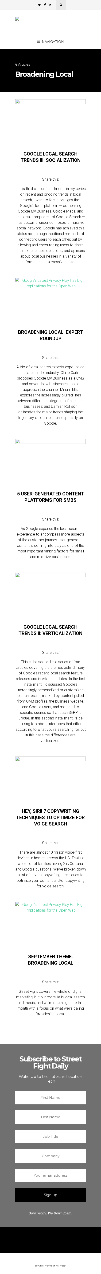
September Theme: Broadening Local (50, 960)
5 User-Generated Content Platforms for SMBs (50, 497)
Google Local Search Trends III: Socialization (51, 157)
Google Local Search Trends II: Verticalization (50, 630)
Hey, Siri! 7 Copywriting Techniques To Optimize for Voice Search (50, 817)
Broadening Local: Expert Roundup (50, 335)
